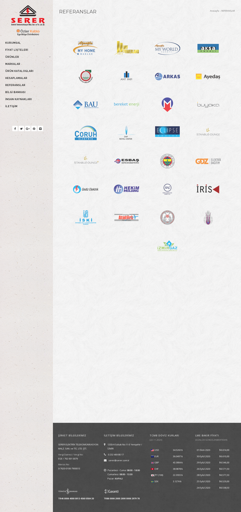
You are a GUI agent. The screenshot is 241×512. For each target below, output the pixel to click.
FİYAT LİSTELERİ (16, 49)
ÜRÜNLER (12, 57)
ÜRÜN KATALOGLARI (19, 71)
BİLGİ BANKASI (15, 92)
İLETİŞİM (11, 106)
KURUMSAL (13, 42)
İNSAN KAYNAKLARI (18, 99)
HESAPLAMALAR (16, 78)
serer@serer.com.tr (119, 460)
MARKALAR (12, 64)
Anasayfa (214, 10)
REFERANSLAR (15, 85)
